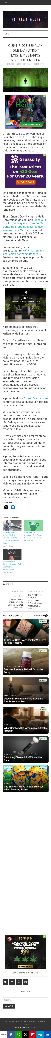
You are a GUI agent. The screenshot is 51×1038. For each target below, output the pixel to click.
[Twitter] (5, 982)
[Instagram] (25, 982)
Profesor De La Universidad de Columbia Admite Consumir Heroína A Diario (11, 537)
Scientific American (36, 398)
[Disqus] (26, 827)
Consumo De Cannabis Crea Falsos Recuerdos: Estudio (33, 535)
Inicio (7, 3)
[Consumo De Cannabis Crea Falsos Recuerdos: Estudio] (33, 525)
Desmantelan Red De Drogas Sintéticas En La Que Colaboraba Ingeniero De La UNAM (35, 602)
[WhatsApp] (18, 1034)
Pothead (27, 64)
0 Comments (39, 64)
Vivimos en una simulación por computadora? (23, 252)
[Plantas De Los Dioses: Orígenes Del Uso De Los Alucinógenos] (12, 554)
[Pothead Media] (25, 19)
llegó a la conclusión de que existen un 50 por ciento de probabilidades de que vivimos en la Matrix (25, 225)
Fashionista (19, 1028)
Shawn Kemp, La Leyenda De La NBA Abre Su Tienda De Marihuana (15, 603)
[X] (25, 1034)
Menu (6, 33)
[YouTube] (19, 982)
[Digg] (40, 1034)
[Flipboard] (32, 1034)
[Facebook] (12, 982)
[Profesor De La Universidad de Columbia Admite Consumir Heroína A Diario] (12, 525)
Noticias (9, 584)
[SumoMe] (47, 1034)
